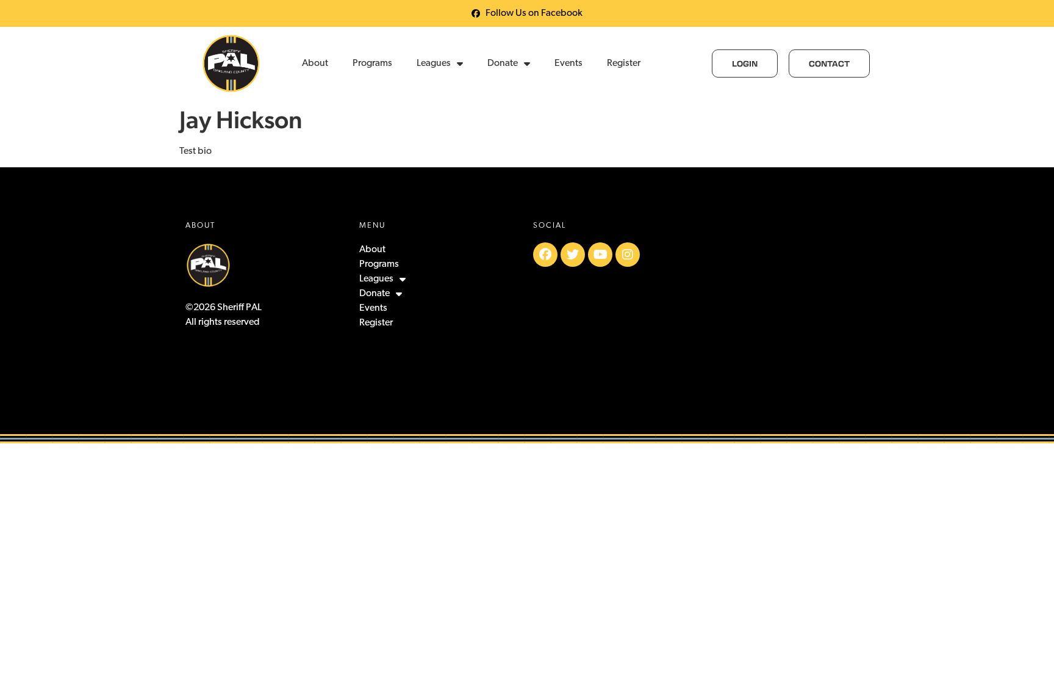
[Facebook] (545, 254)
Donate (502, 63)
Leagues (434, 63)
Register (623, 63)
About (315, 63)
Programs (372, 63)
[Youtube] (600, 254)
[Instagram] (627, 254)
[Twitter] (573, 254)
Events (568, 63)
